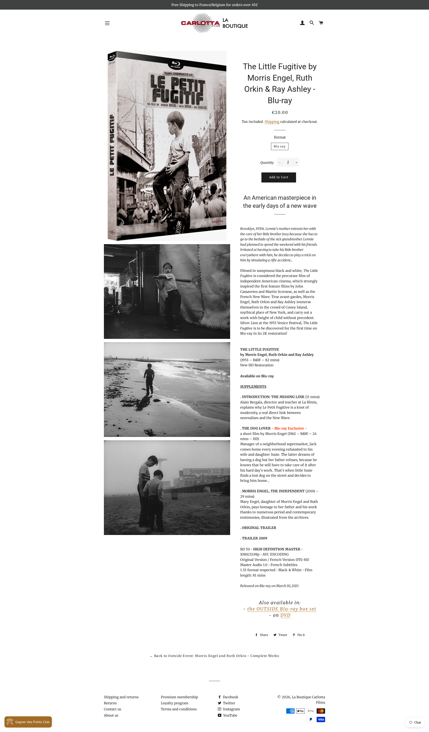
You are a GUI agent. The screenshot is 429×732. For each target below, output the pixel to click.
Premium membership (179, 697)
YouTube (229, 715)
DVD (285, 615)
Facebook (230, 697)
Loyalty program (174, 703)
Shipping (272, 122)
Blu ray (280, 146)
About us (111, 715)
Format (280, 137)
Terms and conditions (179, 709)
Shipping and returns (121, 697)
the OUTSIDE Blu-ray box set (281, 609)
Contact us (112, 709)
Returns (110, 703)
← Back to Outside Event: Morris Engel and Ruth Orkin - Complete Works (214, 656)
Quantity (267, 162)
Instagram (231, 709)
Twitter (228, 703)
